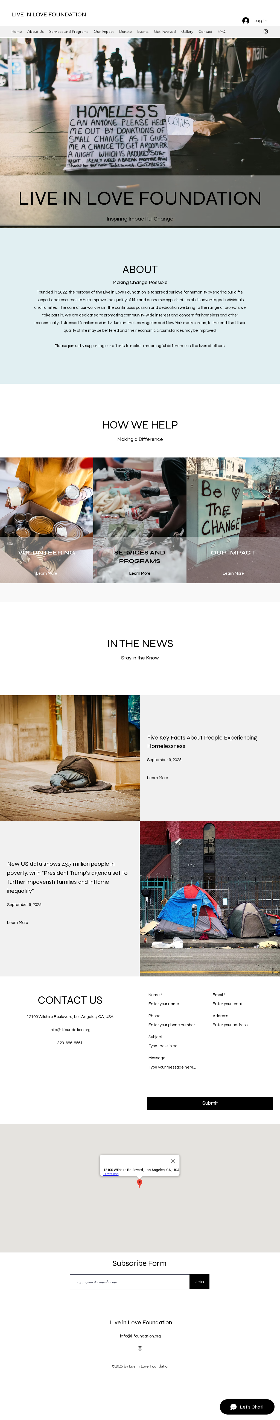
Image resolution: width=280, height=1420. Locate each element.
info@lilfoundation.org (70, 1030)
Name (154, 995)
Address (220, 1016)
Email (218, 995)
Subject (155, 1037)
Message (156, 1058)
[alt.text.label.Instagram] (266, 31)
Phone (154, 1016)
